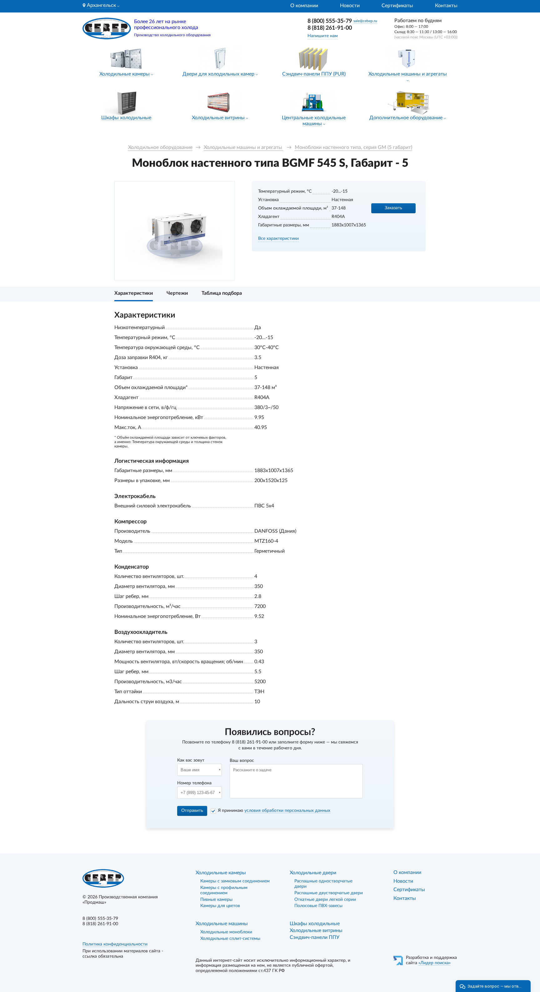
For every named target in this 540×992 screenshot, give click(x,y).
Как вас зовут (190, 760)
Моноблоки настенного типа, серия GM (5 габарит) (353, 147)
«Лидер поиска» (434, 963)
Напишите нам (323, 36)
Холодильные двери (313, 872)
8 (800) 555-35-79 (330, 21)
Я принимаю (274, 810)
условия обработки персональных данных (287, 810)
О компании (304, 5)
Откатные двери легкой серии (325, 899)
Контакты (446, 5)
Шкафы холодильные (126, 117)
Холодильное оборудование (160, 147)
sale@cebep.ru (365, 21)
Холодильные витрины (218, 117)
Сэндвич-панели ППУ (314, 937)
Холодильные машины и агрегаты (407, 74)
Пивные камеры (216, 899)
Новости (350, 5)
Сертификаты (397, 5)
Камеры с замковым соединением (235, 881)
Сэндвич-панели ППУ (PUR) (314, 74)
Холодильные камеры (124, 74)
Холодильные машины (222, 923)
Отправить (192, 810)
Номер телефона (194, 783)
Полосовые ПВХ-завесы (318, 906)
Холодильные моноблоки (226, 932)
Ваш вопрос (242, 760)
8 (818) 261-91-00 (330, 28)
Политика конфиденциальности (115, 944)
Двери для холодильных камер (218, 74)
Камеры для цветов (220, 906)
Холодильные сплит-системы (230, 938)
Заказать (393, 208)
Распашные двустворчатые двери (328, 893)
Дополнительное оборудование (405, 117)
